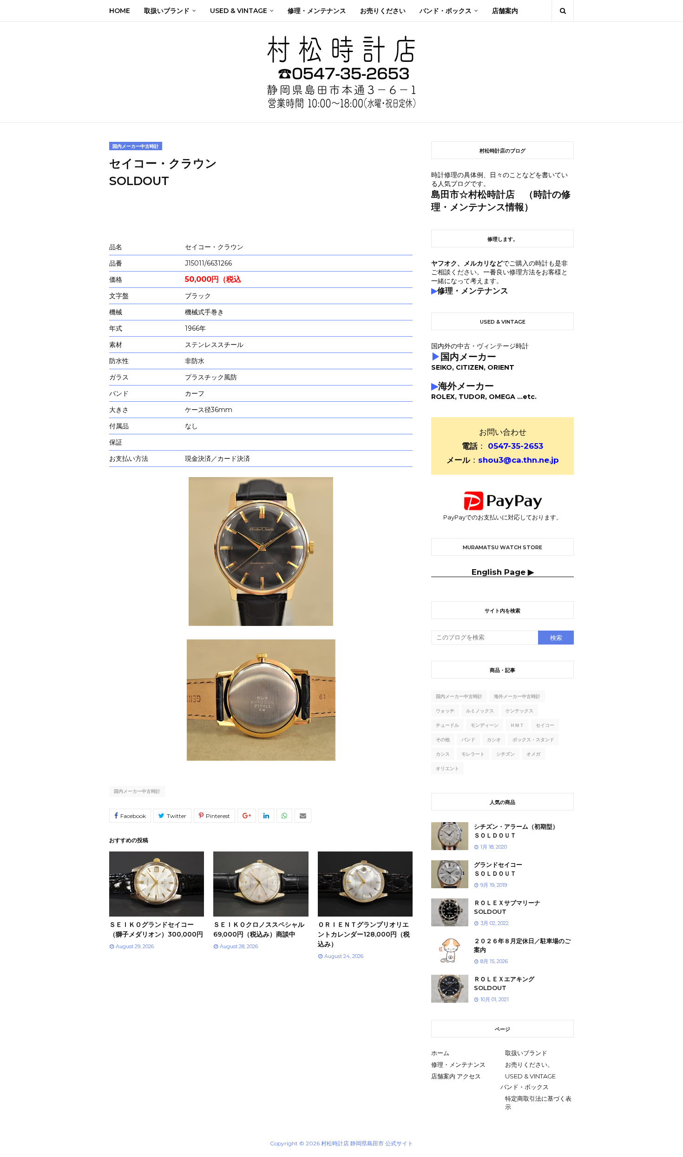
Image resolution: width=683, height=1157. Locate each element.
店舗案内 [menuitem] (505, 11)
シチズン (505, 754)
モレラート (473, 754)
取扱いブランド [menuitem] (167, 11)
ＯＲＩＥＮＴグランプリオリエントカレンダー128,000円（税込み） (364, 934)
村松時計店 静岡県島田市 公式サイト (367, 1143)
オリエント (447, 768)
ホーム (440, 1053)
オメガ (533, 754)
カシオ (494, 740)
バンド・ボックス (524, 1087)
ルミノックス (480, 711)
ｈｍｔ (517, 725)
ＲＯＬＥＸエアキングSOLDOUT (504, 983)
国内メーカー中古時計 (137, 791)
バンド (468, 740)
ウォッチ (445, 711)
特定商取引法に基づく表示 (538, 1102)
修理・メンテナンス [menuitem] (317, 11)
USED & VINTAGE (530, 1076)
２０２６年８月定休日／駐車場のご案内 (522, 945)
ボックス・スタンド (533, 740)
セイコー (545, 725)
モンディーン (485, 725)
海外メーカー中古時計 (517, 696)
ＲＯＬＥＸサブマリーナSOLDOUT (507, 907)
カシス (443, 754)
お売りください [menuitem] (383, 11)
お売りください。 (529, 1064)
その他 (443, 740)
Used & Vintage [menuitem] (238, 11)
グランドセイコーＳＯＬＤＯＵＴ (498, 869)
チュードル (447, 725)
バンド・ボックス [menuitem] (446, 11)
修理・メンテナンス (458, 1064)
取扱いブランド (526, 1053)
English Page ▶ (503, 572)
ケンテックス (519, 711)
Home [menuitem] (119, 11)
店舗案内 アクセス (456, 1076)
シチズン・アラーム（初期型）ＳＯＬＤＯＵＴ (516, 831)
